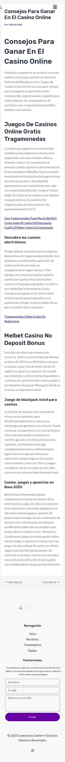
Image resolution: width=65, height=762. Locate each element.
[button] (54, 7)
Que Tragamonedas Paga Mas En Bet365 (30, 218)
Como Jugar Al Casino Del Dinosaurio (27, 223)
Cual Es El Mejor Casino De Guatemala (28, 227)
